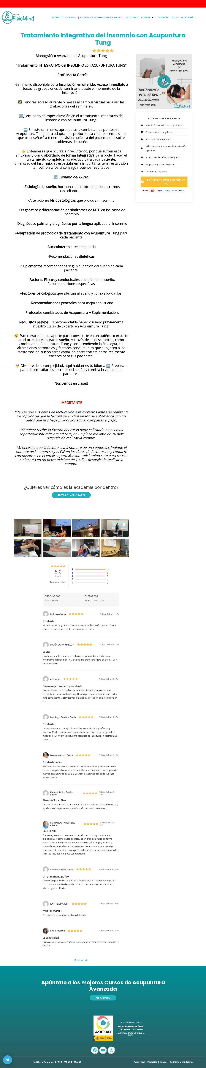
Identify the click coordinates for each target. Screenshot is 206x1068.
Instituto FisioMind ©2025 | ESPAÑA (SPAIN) (57, 1062)
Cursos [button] (145, 17)
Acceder (186, 17)
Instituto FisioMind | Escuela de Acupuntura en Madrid (87, 17)
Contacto (163, 17)
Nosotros (132, 17)
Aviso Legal (139, 1061)
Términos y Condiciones (181, 1061)
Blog (175, 17)
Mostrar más (81, 960)
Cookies (164, 1061)
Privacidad (152, 1061)
